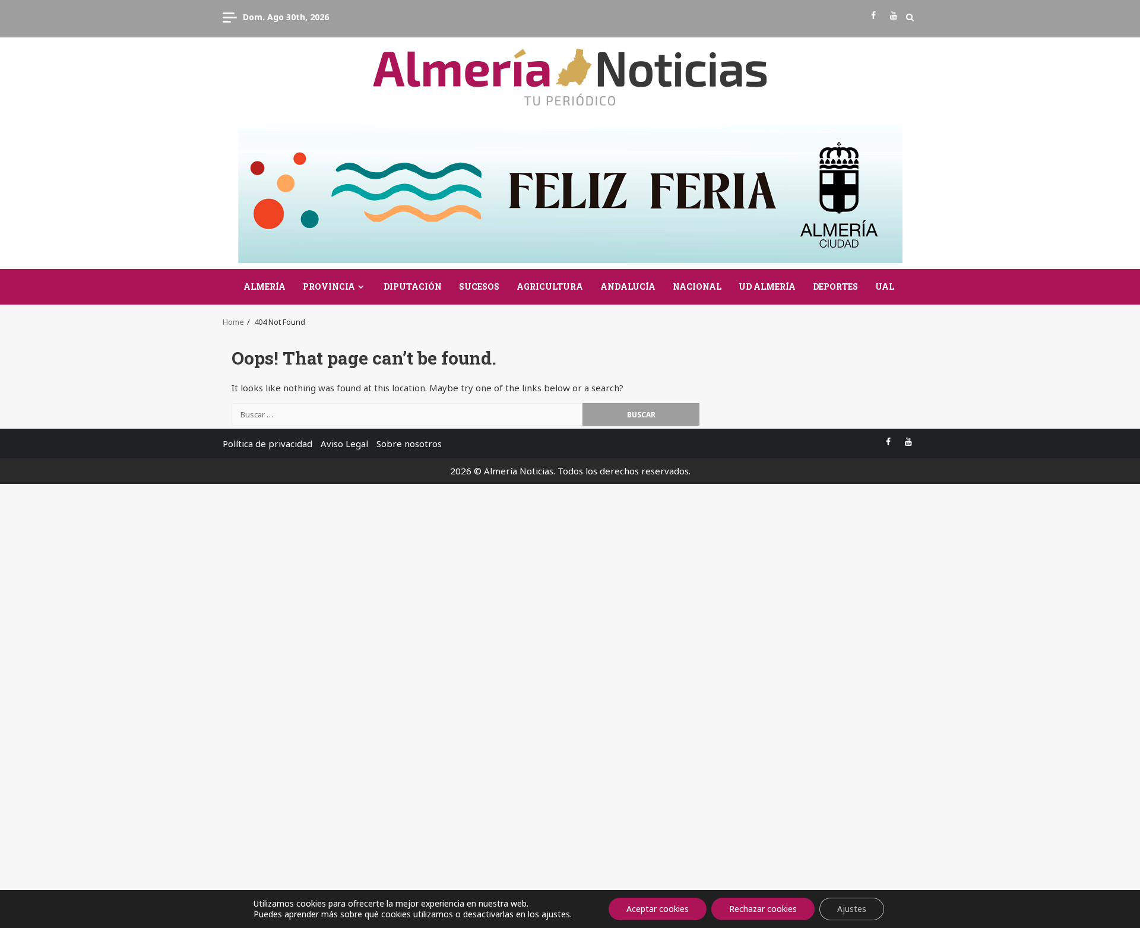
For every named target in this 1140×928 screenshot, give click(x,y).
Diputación (413, 286)
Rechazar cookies (763, 908)
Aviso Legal (344, 443)
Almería (264, 286)
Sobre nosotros (409, 443)
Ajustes (851, 908)
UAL (884, 286)
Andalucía (628, 286)
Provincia (329, 286)
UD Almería (767, 286)
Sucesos (479, 286)
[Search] (909, 17)
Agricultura (550, 286)
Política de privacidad (267, 443)
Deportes (835, 286)
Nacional (697, 286)
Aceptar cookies (657, 908)
